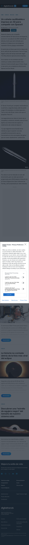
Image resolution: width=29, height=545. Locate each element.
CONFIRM (9, 294)
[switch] (23, 277)
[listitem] (14, 273)
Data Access (14, 300)
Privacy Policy (23, 300)
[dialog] (14, 272)
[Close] (25, 244)
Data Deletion (5, 300)
